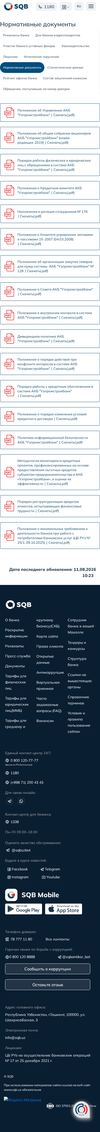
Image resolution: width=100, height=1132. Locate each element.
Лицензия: (13, 1048)
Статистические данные (65, 67)
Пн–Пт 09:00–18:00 (21, 832)
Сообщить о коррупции (47, 968)
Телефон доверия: (21, 932)
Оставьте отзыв (47, 984)
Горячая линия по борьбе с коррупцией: (39, 949)
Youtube (53, 877)
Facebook (20, 869)
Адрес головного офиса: (25, 1007)
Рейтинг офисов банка (20, 78)
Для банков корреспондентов (57, 35)
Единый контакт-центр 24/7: (28, 753)
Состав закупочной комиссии (65, 78)
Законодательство (75, 46)
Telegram (52, 869)
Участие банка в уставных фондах (29, 46)
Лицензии (10, 57)
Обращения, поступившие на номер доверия (36, 89)
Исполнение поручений (41, 57)
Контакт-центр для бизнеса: (28, 814)
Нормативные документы (22, 67)
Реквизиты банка (16, 35)
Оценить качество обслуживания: (33, 843)
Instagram (20, 877)
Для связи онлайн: (20, 793)
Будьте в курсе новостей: (26, 860)
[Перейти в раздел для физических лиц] (16, 6)
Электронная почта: (22, 1030)
